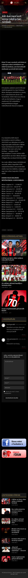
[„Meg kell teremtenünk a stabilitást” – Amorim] (6, 549)
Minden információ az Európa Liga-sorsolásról (19, 530)
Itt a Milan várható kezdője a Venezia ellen (18, 520)
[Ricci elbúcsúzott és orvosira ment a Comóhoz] (6, 511)
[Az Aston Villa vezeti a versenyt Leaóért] (6, 541)
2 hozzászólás (8, 27)
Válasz (24, 334)
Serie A (5, 12)
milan (4, 230)
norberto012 (11, 25)
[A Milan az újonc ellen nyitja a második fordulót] (14, 248)
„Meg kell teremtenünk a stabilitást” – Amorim (19, 548)
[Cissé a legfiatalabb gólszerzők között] (14, 298)
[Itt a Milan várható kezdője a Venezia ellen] (14, 273)
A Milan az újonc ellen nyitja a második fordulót (12, 259)
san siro (10, 230)
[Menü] (3, 2)
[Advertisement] (14, 45)
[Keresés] (25, 2)
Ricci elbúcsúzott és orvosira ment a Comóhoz (18, 511)
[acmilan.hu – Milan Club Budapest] (14, 2)
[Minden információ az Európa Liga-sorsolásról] (6, 531)
